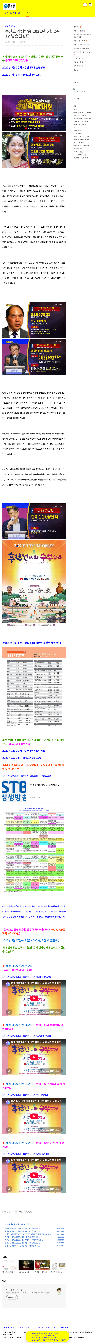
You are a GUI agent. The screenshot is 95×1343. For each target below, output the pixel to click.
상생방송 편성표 (78, 149)
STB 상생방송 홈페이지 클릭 (47, 1328)
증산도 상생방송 (78, 140)
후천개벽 (85, 121)
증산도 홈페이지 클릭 (26, 1328)
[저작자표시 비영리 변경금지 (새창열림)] (29, 1212)
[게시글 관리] (13, 1212)
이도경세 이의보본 (14, 1289)
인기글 (82, 91)
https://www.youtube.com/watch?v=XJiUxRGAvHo (25, 1153)
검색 (85, 4)
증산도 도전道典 (79, 30)
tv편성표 (82, 143)
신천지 (75, 143)
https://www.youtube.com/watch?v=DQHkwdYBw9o (26, 976)
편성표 (89, 136)
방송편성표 (82, 124)
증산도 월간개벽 (78, 112)
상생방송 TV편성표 (79, 136)
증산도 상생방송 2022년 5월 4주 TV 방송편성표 (21, 1228)
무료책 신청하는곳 (79, 62)
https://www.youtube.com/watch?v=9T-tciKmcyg (25, 1094)
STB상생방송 (77, 133)
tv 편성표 (88, 112)
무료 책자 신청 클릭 (9, 1328)
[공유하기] (10, 1212)
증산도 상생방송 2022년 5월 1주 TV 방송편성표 (21, 1237)
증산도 (84, 115)
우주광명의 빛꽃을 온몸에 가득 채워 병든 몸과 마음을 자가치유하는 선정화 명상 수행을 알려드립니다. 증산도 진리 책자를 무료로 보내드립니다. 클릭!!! (49, 1336)
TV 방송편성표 (77, 118)
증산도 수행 (84, 158)
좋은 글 (75, 70)
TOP (90, 1328)
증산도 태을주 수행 (79, 130)
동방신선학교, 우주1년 (81, 44)
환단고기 (76, 127)
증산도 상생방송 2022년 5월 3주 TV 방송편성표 (21, 1231)
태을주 (86, 155)
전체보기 (76, 27)
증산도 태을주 (77, 152)
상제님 (75, 124)
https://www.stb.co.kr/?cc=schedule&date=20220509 (26, 775)
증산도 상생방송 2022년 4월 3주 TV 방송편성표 (21, 1243)
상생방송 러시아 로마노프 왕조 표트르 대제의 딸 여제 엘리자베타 (27, 1234)
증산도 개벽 (87, 118)
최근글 (75, 91)
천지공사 (88, 140)
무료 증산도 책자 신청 (11, 12)
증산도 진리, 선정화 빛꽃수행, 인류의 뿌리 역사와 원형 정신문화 (28, 1292)
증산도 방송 (77, 121)
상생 (79, 115)
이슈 (80, 109)
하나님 (75, 109)
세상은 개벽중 (78, 66)
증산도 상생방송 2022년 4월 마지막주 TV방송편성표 (23, 1240)
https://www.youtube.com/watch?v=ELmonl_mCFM (26, 1035)
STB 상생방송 (10, 26)
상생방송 (76, 158)
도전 (74, 115)
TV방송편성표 (86, 146)
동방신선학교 (65, 1328)
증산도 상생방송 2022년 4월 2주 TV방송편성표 (21, 1246)
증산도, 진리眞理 (79, 40)
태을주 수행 (77, 146)
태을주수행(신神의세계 (81, 48)
